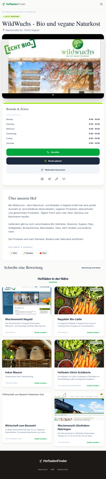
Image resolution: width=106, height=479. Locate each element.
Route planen (55, 161)
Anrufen (55, 152)
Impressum (42, 469)
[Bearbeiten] (56, 179)
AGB (52, 469)
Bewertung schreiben (91, 268)
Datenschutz (62, 469)
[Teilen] (49, 179)
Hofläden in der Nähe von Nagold (19, 12)
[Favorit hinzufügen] (64, 179)
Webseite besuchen (55, 170)
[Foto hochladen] (42, 179)
